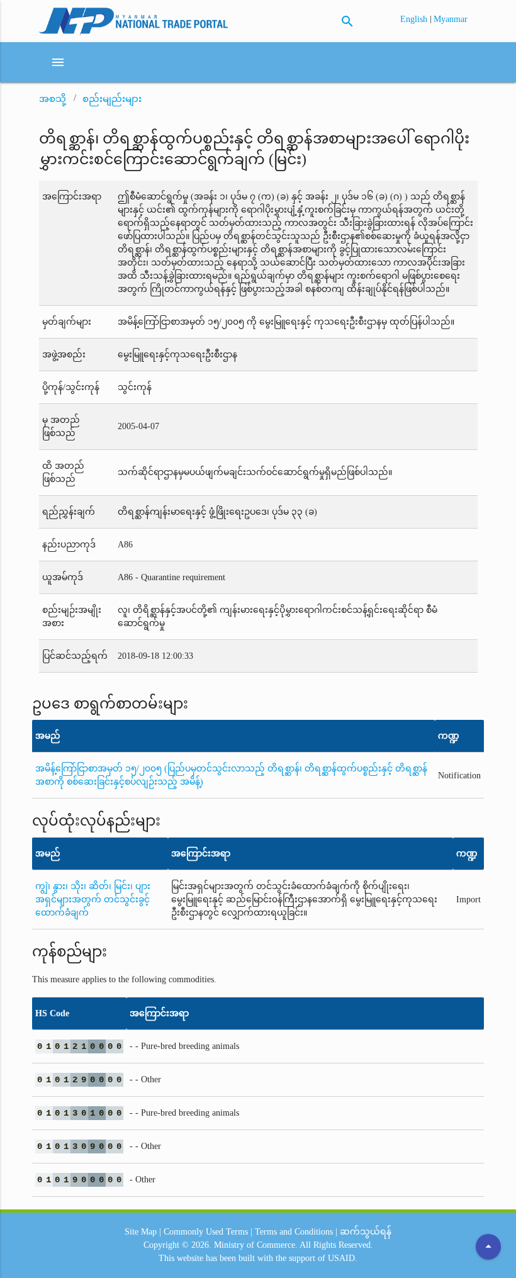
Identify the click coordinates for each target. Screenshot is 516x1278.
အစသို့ (52, 99)
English (415, 19)
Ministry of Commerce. (256, 1245)
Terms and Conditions (294, 1231)
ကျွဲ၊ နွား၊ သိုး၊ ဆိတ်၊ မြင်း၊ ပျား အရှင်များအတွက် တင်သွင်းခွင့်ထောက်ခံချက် (92, 899)
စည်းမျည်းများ (112, 99)
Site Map (141, 1231)
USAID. (342, 1258)
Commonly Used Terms (206, 1231)
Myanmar (451, 19)
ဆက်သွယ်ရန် (365, 1231)
